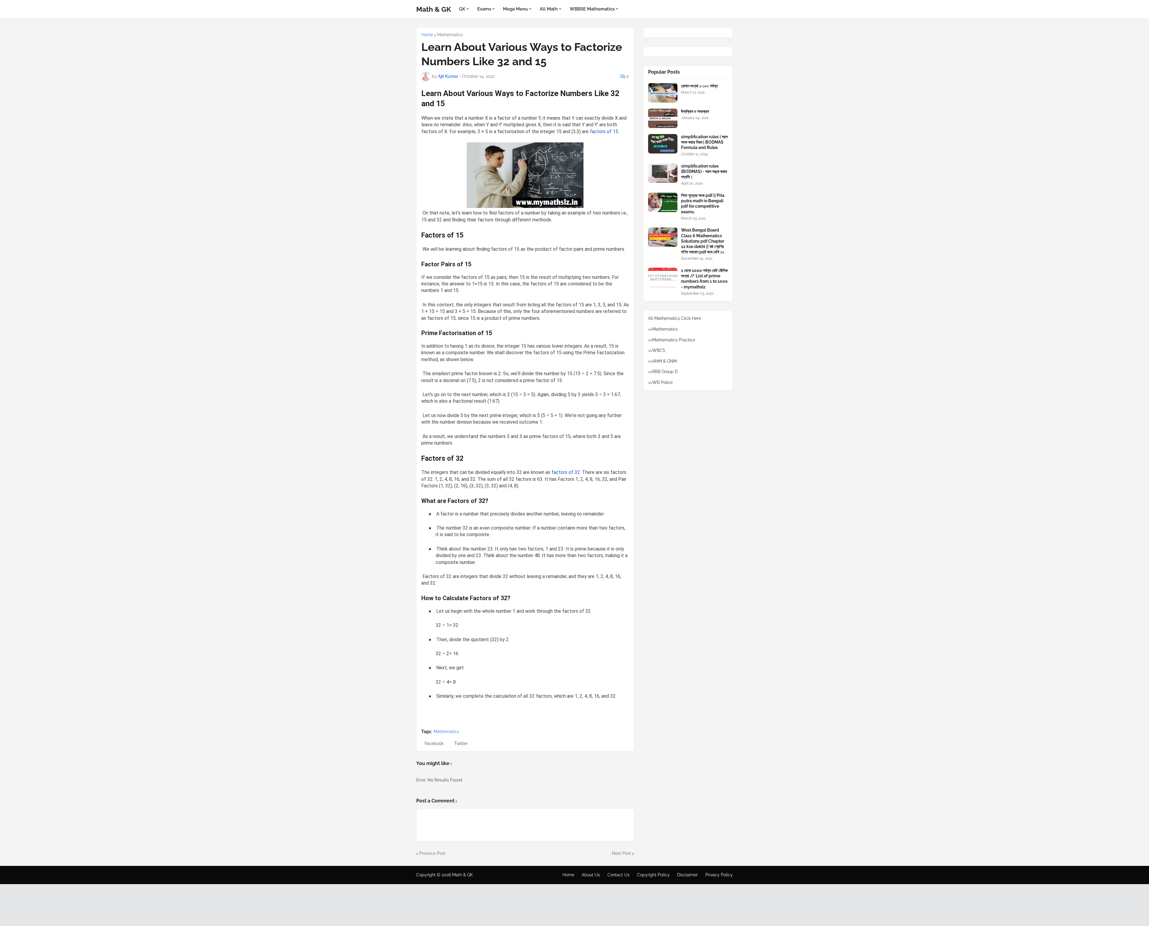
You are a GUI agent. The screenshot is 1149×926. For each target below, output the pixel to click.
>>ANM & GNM (662, 361)
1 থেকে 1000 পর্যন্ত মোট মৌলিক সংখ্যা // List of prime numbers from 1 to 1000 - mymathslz (704, 278)
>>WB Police (660, 382)
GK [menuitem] (462, 9)
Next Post (621, 853)
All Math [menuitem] (549, 9)
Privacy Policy (719, 874)
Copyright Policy (653, 874)
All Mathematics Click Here (674, 318)
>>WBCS (656, 350)
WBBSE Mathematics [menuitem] (592, 9)
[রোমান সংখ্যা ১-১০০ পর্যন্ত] (662, 93)
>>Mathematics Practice (671, 339)
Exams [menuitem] (484, 9)
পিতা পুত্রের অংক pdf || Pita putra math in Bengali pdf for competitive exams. (702, 203)
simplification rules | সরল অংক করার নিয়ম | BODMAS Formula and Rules (704, 142)
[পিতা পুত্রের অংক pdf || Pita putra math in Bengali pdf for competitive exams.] (662, 202)
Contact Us (618, 874)
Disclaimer (687, 874)
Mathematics (450, 35)
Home (427, 35)
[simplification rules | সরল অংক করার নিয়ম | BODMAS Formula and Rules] (662, 143)
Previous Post (432, 853)
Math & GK (433, 9)
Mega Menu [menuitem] (515, 9)
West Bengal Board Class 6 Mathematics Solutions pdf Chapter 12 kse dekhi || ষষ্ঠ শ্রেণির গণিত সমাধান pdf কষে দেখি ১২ (702, 241)
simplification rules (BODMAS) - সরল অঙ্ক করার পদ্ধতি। (704, 171)
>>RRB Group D (663, 371)
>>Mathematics (663, 329)
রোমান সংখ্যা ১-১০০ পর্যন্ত (699, 85)
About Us (591, 874)
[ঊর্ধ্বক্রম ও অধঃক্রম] (662, 118)
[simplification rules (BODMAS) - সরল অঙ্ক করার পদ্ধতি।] (662, 173)
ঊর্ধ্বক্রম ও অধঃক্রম (695, 111)
